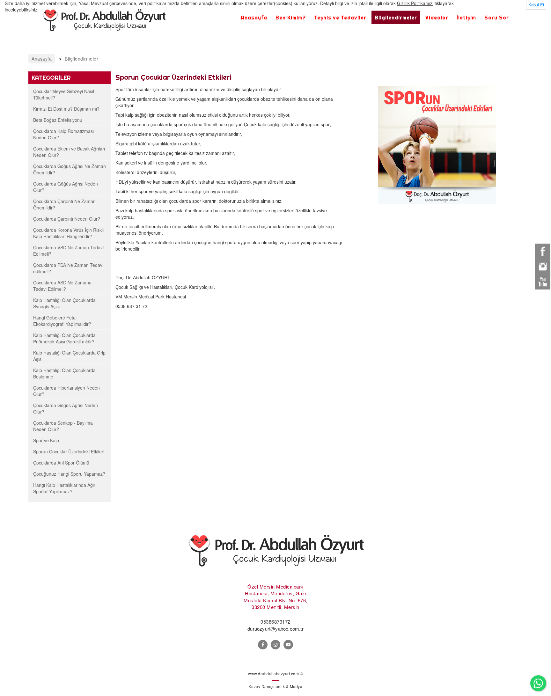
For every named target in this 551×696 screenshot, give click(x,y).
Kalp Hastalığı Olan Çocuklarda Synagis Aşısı (64, 303)
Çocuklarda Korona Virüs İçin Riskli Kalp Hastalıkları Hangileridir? (68, 233)
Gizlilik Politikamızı (415, 3)
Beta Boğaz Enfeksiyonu (57, 120)
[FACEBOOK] (263, 644)
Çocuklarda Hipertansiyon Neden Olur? (66, 391)
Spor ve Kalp (46, 440)
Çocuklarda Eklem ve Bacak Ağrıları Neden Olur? (69, 151)
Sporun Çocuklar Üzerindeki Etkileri (68, 451)
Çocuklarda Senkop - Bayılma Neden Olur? (63, 426)
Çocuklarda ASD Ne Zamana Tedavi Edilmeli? (62, 285)
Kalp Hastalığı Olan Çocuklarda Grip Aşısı (69, 355)
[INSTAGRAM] (275, 644)
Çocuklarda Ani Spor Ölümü (61, 462)
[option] (437, 145)
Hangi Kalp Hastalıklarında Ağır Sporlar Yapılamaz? (64, 488)
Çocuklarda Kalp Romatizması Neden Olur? (63, 134)
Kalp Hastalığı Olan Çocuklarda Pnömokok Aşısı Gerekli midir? (64, 338)
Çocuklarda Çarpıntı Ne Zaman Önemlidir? (64, 204)
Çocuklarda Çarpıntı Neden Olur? (66, 219)
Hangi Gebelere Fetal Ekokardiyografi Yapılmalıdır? (62, 320)
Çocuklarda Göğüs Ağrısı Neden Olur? (65, 186)
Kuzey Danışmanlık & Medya (276, 686)
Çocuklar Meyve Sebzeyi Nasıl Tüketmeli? (63, 94)
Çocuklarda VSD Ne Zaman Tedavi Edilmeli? (68, 250)
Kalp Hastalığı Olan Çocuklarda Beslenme (64, 373)
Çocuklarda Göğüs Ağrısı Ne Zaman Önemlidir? (69, 169)
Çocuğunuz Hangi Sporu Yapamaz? (69, 474)
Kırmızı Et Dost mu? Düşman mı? (66, 109)
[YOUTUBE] (288, 644)
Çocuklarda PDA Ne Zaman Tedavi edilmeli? (68, 268)
